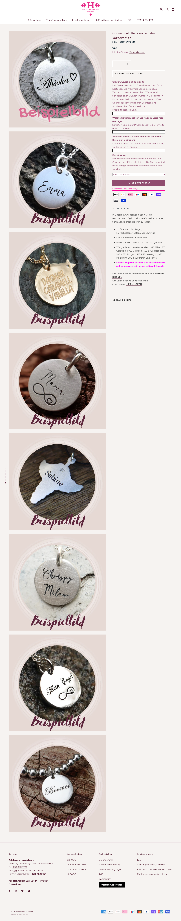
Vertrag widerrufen (112, 885)
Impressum (105, 879)
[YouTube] (29, 890)
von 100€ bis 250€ (77, 864)
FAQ (129, 20)
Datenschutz (105, 860)
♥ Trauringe (34, 20)
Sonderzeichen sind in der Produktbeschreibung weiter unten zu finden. (138, 145)
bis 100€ (71, 860)
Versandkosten (137, 52)
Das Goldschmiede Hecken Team (154, 869)
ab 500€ (71, 874)
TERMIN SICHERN (145, 20)
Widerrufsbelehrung (109, 864)
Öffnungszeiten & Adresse (151, 864)
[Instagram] (16, 890)
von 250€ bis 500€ (77, 869)
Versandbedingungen (110, 869)
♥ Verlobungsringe (56, 20)
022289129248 (19, 867)
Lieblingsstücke (81, 20)
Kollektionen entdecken (109, 20)
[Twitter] (124, 208)
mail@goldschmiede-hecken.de (26, 870)
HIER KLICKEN (134, 284)
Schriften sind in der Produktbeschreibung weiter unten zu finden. (138, 127)
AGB (101, 874)
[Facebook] (121, 208)
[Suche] (167, 9)
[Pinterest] (128, 208)
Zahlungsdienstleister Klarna (152, 874)
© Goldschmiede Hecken (22, 912)
